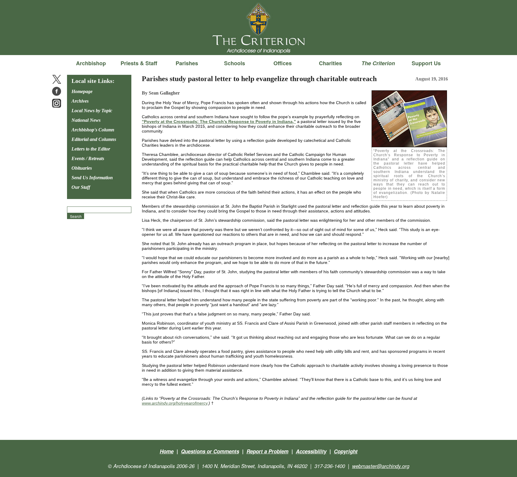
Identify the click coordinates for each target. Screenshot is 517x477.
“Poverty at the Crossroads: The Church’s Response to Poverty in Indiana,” (219, 121)
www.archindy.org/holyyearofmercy (174, 403)
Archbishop (91, 63)
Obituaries (82, 168)
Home (167, 451)
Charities (330, 63)
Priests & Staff (139, 63)
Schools (234, 63)
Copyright (346, 451)
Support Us (426, 63)
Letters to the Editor (91, 148)
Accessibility (311, 451)
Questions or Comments (210, 451)
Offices (282, 63)
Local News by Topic (92, 110)
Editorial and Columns (94, 139)
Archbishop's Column (93, 129)
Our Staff (81, 187)
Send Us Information (92, 177)
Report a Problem (267, 451)
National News (86, 120)
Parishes (187, 63)
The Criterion (258, 45)
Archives (80, 101)
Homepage (82, 91)
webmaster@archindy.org (380, 466)
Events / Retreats (88, 158)
